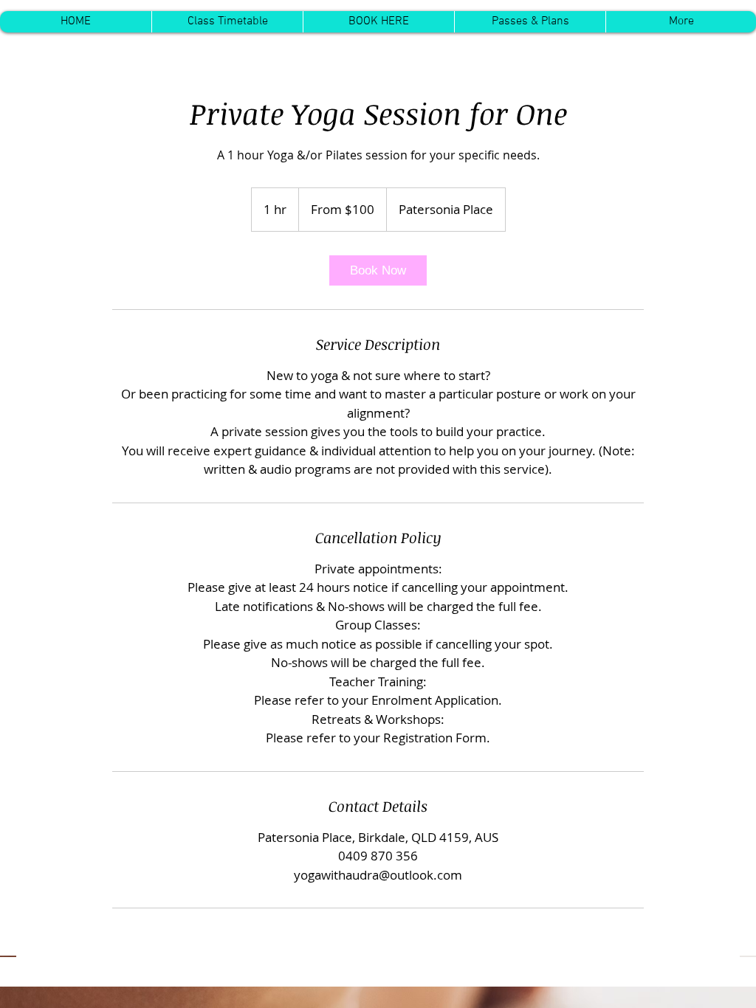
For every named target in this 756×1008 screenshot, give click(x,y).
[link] (378, 270)
